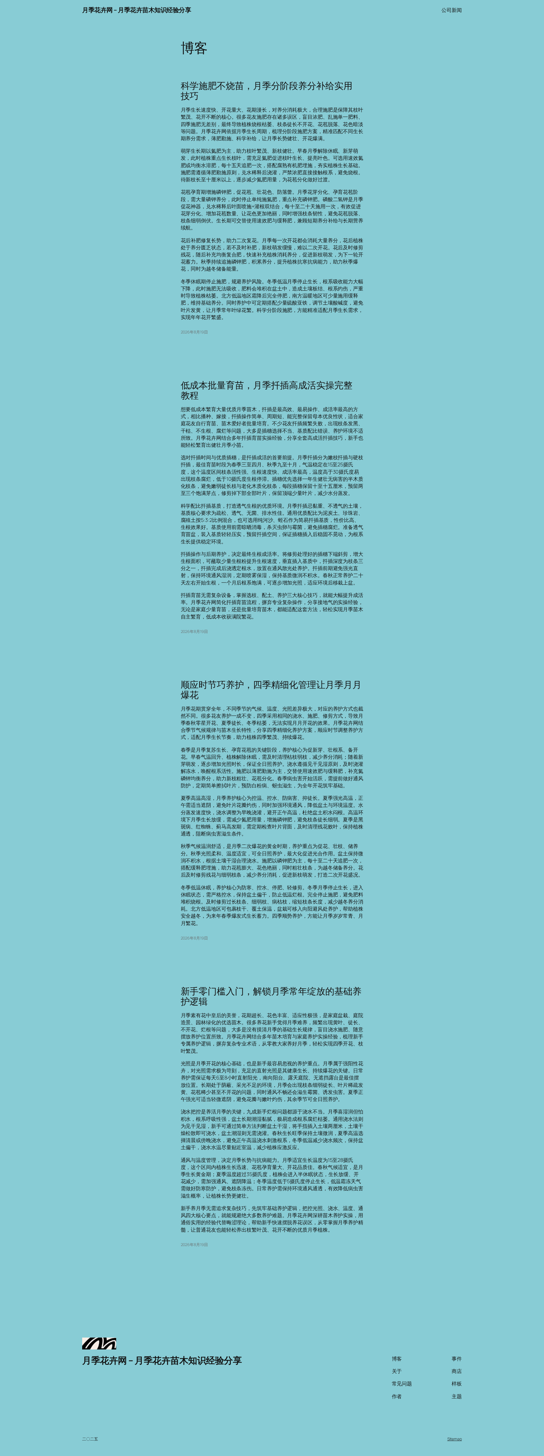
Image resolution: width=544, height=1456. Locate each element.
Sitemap (454, 1439)
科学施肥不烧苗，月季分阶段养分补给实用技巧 (266, 90)
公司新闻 (451, 10)
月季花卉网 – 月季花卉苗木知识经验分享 (136, 10)
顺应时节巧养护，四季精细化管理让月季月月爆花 (271, 689)
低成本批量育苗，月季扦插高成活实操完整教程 (266, 390)
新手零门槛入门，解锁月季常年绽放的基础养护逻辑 (271, 996)
